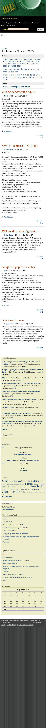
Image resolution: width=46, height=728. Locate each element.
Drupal (16, 484)
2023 (5, 66)
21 (21, 77)
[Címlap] (9, 6)
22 (24, 77)
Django (10, 484)
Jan (10, 69)
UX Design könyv (8, 407)
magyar (35, 489)
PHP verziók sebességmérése (19, 231)
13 (37, 75)
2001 (16, 59)
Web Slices (23, 470)
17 (10, 77)
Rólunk (3, 625)
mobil (42, 489)
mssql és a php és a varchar (18, 267)
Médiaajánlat (6, 622)
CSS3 (42, 481)
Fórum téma (25, 87)
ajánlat (5, 519)
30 (7, 79)
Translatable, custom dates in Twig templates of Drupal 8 (21, 383)
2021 (33, 64)
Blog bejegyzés (14, 87)
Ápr (22, 69)
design (4, 484)
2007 (5, 61)
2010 (19, 61)
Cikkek (16, 23)
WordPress (40, 492)
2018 (19, 64)
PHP (15, 492)
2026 (19, 66)
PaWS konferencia (13, 320)
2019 (23, 64)
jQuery (4, 489)
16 (7, 77)
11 (31, 75)
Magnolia (7, 149)
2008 (9, 61)
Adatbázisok (8, 131)
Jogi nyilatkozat (14, 620)
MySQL (5, 492)
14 (39, 75)
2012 (28, 61)
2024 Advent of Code (10, 531)
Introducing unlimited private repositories (16, 413)
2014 (37, 61)
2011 (23, 61)
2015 (5, 64)
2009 (14, 61)
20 (18, 77)
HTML (42, 484)
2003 (25, 59)
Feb (14, 69)
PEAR (11, 492)
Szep (5, 72)
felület (22, 484)
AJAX (5, 481)
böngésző (28, 481)
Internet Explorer (23, 487)
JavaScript (37, 486)
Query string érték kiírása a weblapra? (15, 534)
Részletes (5, 29)
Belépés (4, 18)
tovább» (4, 429)
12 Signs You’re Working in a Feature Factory (17, 378)
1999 (11, 59)
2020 (28, 64)
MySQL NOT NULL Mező (18, 92)
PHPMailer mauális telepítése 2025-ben (16, 528)
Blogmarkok (9, 23)
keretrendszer (13, 489)
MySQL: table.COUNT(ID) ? (20, 145)
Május (26, 69)
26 (36, 77)
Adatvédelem (24, 620)
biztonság (18, 481)
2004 (30, 59)
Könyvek (8, 25)
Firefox (29, 483)
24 (30, 77)
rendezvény (33, 492)
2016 (9, 64)
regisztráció (14, 18)
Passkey (6, 542)
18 (13, 77)
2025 (14, 66)
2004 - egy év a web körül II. (23, 454)
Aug (38, 69)
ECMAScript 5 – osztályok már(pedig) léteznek (23, 460)
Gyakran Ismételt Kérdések (25, 625)
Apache (10, 481)
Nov (12, 72)
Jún (31, 69)
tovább (4, 545)
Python (26, 492)
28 (41, 77)
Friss (13, 25)
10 (28, 75)
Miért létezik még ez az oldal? (13, 525)
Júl (34, 69)
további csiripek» (8, 509)
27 (38, 77)
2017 (14, 64)
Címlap (4, 48)
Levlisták (28, 23)
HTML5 (12, 487)
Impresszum (4, 620)
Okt (9, 72)
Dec (16, 72)
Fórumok (22, 23)
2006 (39, 59)
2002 (20, 59)
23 (27, 77)
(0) (26, 366)
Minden (5, 59)
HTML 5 (5, 487)
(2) (9, 374)
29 (4, 79)
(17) (26, 404)
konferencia (24, 489)
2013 (32, 61)
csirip (41, 135)
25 (33, 77)
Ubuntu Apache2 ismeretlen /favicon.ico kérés (18, 577)
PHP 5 (21, 492)
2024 (9, 66)
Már (18, 69)
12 (34, 75)
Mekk (6, 96)
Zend (3, 494)
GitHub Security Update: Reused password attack (19, 399)
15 (4, 77)
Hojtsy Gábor (9, 235)
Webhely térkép (11, 625)
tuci (5, 270)
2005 (34, 59)
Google (37, 484)
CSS (36, 480)
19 (15, 77)
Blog (3, 23)
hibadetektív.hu (8, 522)
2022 (37, 64)
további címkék (7, 497)
